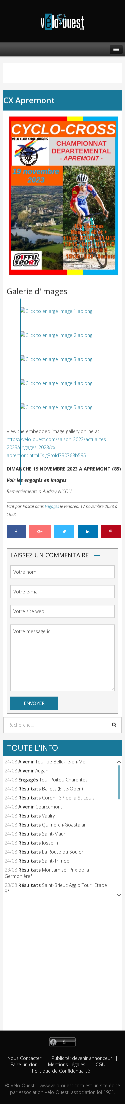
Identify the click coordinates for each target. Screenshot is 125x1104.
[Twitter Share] (64, 531)
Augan (41, 770)
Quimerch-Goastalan (64, 824)
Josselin (50, 843)
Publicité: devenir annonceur (81, 1058)
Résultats (29, 788)
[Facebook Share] (16, 531)
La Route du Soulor (62, 852)
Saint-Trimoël (56, 861)
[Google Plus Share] (40, 531)
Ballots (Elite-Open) (62, 788)
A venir (26, 761)
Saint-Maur (53, 834)
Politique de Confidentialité (61, 1071)
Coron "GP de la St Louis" (69, 797)
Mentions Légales (66, 1064)
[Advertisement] (62, 968)
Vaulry (48, 815)
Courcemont (48, 806)
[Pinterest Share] (111, 531)
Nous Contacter (24, 1058)
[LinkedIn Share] (88, 531)
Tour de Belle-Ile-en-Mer (61, 761)
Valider (114, 724)
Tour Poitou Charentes (63, 779)
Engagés (52, 506)
